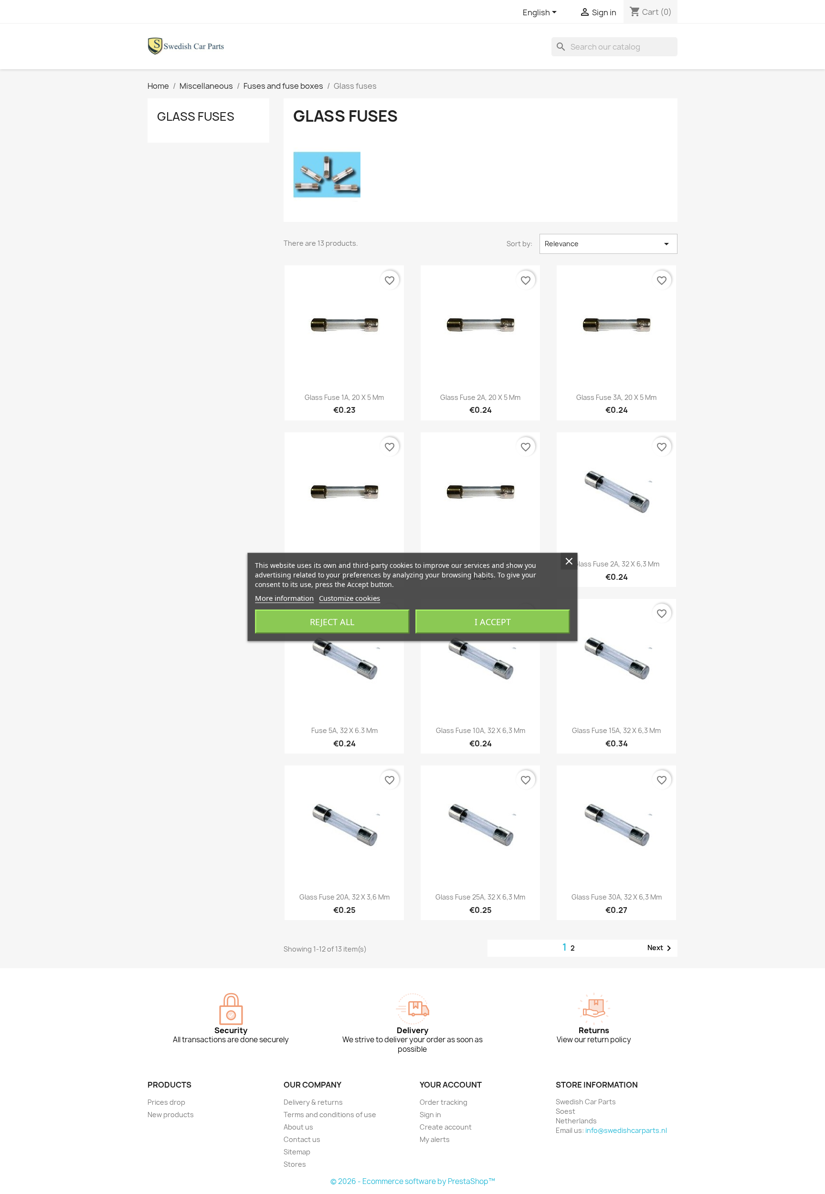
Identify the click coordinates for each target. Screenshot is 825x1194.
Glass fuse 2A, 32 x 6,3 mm (616, 563)
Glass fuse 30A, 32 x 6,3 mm (616, 896)
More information (284, 598)
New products (171, 1114)
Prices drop (166, 1102)
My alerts (435, 1139)
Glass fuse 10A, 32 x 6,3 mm (480, 730)
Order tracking (443, 1102)
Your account (451, 1084)
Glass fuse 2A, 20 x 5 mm (480, 397)
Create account (446, 1126)
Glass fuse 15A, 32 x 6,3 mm (616, 730)
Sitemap (297, 1151)
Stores (295, 1164)
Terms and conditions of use (330, 1114)
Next (661, 948)
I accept (493, 622)
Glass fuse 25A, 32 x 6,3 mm (480, 896)
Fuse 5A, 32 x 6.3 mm (344, 730)
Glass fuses (195, 116)
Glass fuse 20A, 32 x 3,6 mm (344, 896)
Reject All (332, 622)
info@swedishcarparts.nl (626, 1130)
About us (298, 1126)
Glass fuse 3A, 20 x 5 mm (616, 397)
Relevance (608, 244)
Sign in (430, 1114)
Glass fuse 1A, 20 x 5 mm (344, 397)
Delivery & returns (313, 1102)
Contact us (302, 1139)
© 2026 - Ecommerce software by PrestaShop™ (412, 1181)
